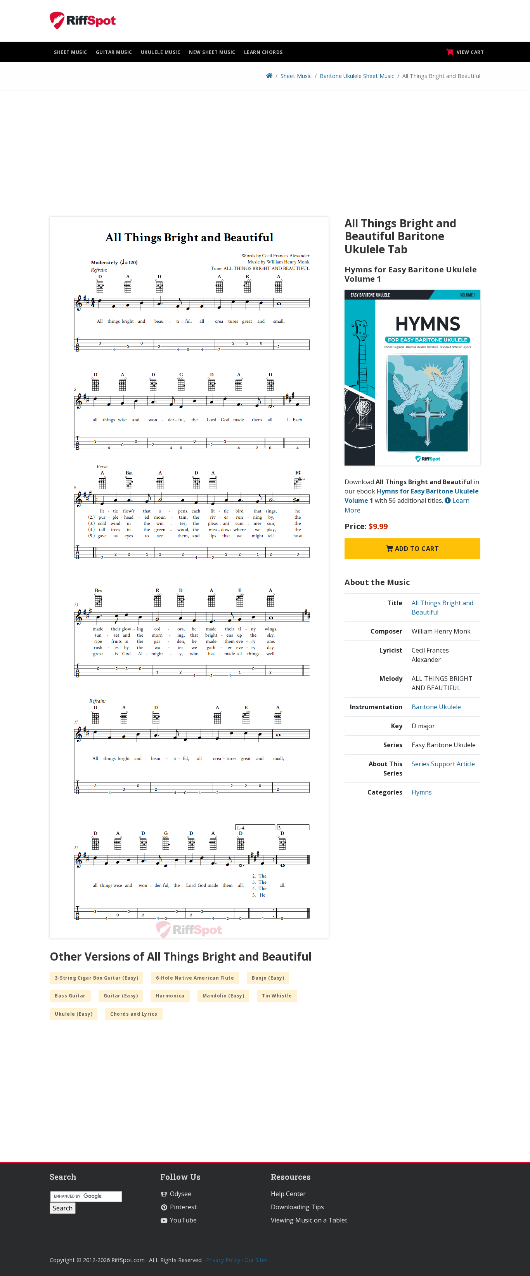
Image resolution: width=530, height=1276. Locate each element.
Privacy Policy (223, 1260)
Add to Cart (416, 548)
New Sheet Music (212, 52)
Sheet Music (70, 52)
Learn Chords (263, 52)
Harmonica (170, 995)
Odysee (179, 1193)
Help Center (288, 1193)
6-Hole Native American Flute (195, 978)
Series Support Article (443, 764)
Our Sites (256, 1260)
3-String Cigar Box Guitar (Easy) (96, 978)
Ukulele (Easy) (73, 1014)
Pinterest (182, 1207)
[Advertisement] (265, 156)
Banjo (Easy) (268, 978)
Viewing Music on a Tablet (309, 1220)
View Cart (469, 52)
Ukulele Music (161, 52)
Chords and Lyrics (134, 1014)
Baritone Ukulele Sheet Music (357, 76)
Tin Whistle (277, 995)
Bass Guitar (70, 995)
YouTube (182, 1220)
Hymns (422, 792)
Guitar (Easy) (121, 995)
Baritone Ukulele (436, 707)
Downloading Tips (297, 1207)
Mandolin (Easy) (223, 995)
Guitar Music (114, 52)
